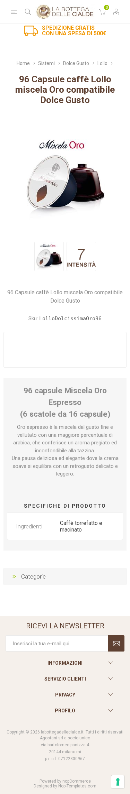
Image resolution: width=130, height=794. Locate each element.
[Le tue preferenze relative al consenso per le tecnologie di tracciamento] (117, 781)
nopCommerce (76, 781)
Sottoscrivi (116, 643)
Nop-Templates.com (77, 786)
